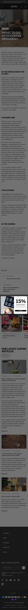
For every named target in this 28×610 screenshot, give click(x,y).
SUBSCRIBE (20, 310)
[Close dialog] (26, 296)
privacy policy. (23, 312)
